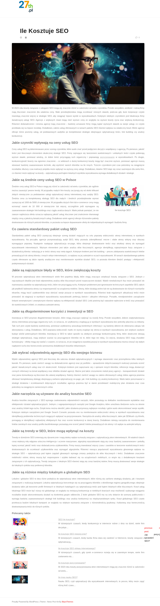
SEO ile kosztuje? (66, 519)
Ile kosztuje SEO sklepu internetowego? (77, 548)
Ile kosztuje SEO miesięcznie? (72, 534)
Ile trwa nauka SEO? (68, 577)
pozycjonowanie (107, 157)
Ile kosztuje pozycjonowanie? (72, 563)
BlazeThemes (67, 602)
